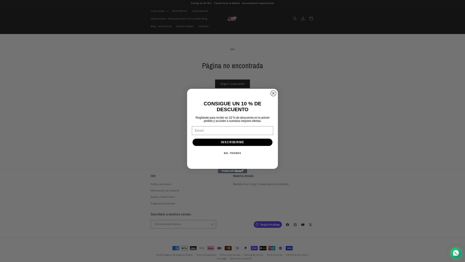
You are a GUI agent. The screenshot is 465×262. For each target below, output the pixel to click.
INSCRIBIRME (232, 142)
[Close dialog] (273, 93)
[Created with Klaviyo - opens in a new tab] (232, 171)
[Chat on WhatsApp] (455, 252)
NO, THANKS (232, 153)
